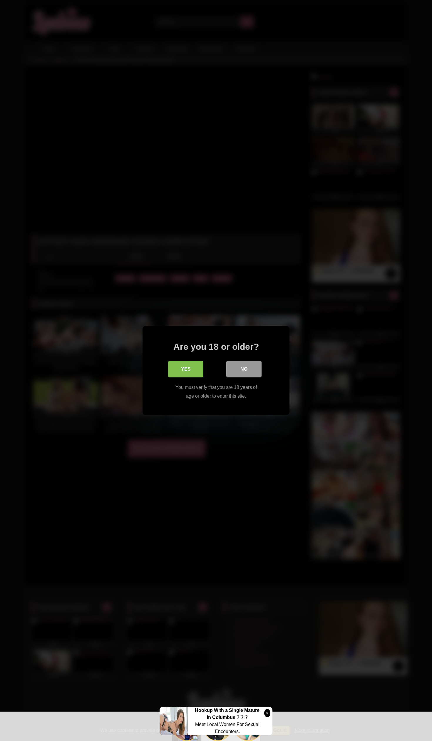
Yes (186, 369)
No (243, 369)
